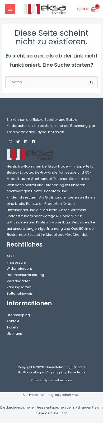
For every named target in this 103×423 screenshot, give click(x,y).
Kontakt (13, 321)
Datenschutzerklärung (25, 275)
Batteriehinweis (20, 293)
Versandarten (19, 281)
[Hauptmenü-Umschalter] (10, 9)
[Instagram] (10, 141)
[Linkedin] (26, 141)
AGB (10, 256)
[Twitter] (18, 141)
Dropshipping (18, 315)
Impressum (16, 262)
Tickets (12, 327)
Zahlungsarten (19, 287)
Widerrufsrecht (19, 268)
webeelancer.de (60, 380)
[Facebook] (33, 141)
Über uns (14, 333)
